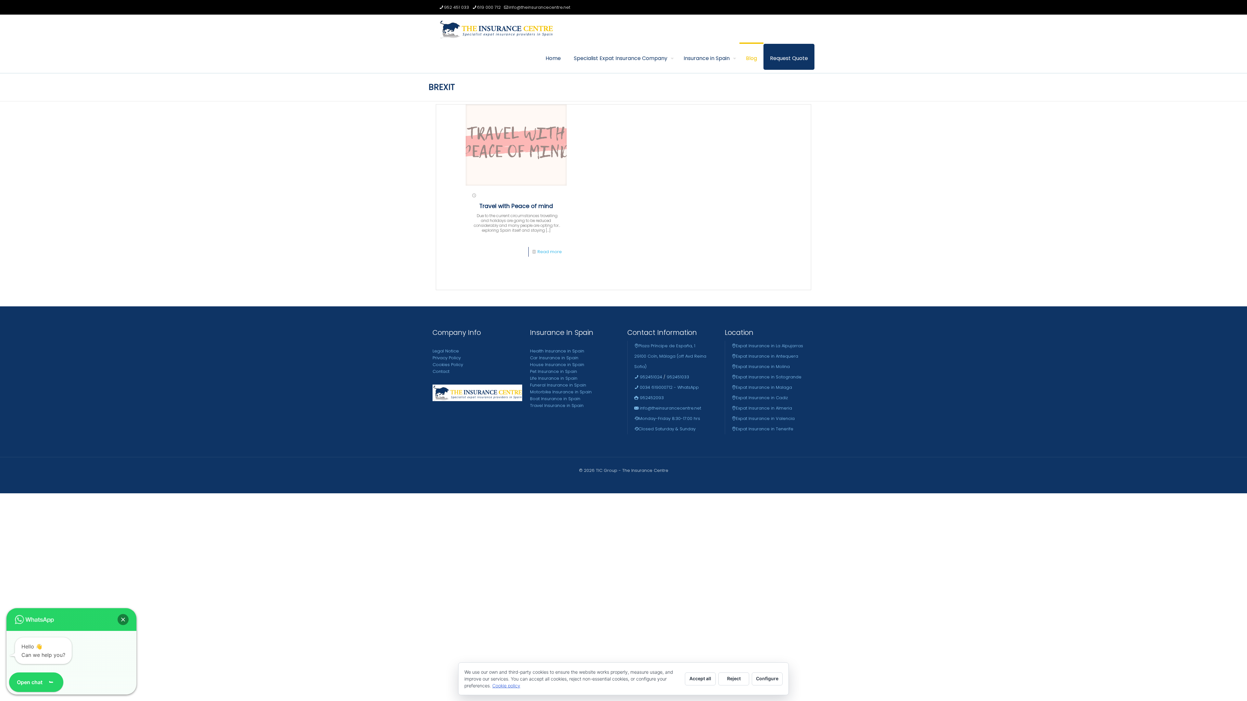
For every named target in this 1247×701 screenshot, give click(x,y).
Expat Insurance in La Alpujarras (769, 346)
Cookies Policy (448, 365)
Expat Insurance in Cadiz (762, 398)
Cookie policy (506, 685)
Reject (734, 678)
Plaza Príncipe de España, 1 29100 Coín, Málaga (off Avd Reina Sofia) (670, 356)
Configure (767, 678)
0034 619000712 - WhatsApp (668, 387)
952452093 (651, 398)
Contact (441, 371)
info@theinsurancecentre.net (539, 7)
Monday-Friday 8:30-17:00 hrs (669, 418)
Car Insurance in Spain (554, 358)
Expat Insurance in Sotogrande (768, 377)
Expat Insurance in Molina (763, 366)
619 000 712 (489, 7)
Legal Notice (446, 351)
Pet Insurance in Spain (553, 371)
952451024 (650, 377)
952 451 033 (456, 7)
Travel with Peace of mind (516, 206)
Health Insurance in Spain (557, 351)
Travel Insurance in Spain (557, 405)
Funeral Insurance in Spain (558, 385)
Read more (549, 252)
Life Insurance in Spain (553, 378)
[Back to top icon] (1216, 688)
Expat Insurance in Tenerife (764, 429)
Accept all (700, 678)
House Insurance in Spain (557, 365)
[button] (123, 619)
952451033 (678, 377)
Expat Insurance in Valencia (765, 418)
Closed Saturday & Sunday (667, 429)
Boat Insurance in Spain (555, 399)
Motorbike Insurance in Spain (561, 392)
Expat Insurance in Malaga (764, 387)
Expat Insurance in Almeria (764, 408)
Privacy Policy (447, 358)
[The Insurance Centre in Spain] (496, 29)
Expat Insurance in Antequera (767, 356)
